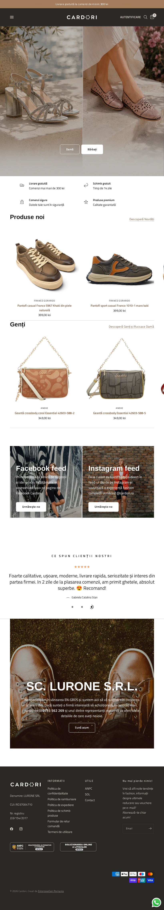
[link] (103, 507)
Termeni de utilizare (60, 832)
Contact (90, 800)
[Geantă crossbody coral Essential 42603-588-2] (44, 368)
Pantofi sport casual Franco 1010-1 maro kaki (120, 305)
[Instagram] (23, 829)
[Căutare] (145, 17)
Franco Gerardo (44, 300)
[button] (70, 149)
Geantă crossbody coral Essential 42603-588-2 (44, 413)
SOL (87, 794)
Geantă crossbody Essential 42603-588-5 (119, 413)
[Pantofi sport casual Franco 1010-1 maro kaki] (119, 261)
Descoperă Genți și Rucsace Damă (131, 326)
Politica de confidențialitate (58, 791)
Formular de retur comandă (59, 823)
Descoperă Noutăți (141, 219)
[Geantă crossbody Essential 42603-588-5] (119, 368)
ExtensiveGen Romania (51, 891)
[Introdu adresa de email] (150, 828)
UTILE (89, 780)
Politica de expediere (61, 805)
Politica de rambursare (62, 799)
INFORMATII (56, 780)
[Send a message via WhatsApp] (156, 902)
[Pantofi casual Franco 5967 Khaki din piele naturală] (44, 261)
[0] (151, 17)
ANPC (88, 788)
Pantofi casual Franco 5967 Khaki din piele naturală (44, 307)
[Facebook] (14, 829)
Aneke (44, 408)
